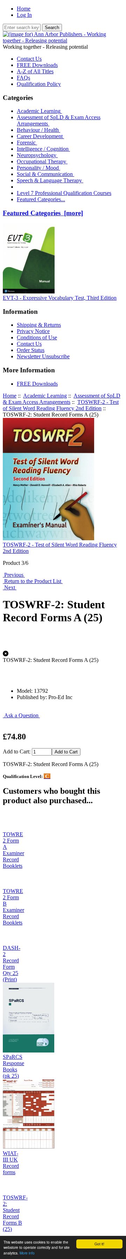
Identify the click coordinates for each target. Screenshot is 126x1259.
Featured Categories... (41, 199)
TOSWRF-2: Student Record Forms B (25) (15, 1213)
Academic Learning (45, 396)
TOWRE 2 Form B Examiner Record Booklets (13, 907)
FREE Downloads (37, 65)
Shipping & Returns (39, 325)
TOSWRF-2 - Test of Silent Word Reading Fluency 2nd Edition (61, 405)
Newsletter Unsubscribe (43, 356)
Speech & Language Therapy (50, 180)
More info (27, 1252)
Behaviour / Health (38, 130)
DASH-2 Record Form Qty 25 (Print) (11, 963)
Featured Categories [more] (43, 213)
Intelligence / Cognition (43, 149)
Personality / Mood (38, 168)
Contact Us (29, 59)
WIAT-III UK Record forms (11, 1162)
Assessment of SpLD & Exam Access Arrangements (61, 399)
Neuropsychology (37, 155)
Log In (24, 15)
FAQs (23, 78)
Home (23, 9)
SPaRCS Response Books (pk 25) (13, 1066)
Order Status (30, 350)
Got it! (99, 1243)
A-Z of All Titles (35, 71)
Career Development (40, 136)
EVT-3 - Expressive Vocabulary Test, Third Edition (60, 298)
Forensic (27, 142)
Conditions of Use (37, 337)
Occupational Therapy (42, 161)
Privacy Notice (33, 331)
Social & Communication (45, 174)
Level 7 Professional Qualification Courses (64, 193)
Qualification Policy (39, 84)
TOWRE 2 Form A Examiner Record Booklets (13, 850)
